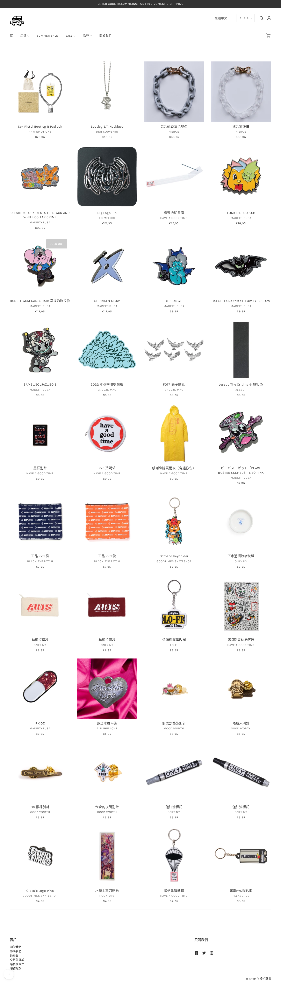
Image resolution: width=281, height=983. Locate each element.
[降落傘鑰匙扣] (174, 856)
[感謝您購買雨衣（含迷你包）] (174, 433)
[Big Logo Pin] (107, 176)
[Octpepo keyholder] (174, 521)
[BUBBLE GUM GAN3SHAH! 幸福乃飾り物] (40, 266)
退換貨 (14, 955)
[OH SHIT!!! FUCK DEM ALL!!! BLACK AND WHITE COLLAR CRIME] (40, 176)
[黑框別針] (40, 433)
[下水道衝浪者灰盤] (241, 521)
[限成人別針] (241, 688)
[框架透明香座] (174, 176)
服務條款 (15, 968)
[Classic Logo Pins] (40, 856)
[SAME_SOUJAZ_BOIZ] (40, 350)
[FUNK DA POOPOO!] (241, 176)
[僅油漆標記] (174, 772)
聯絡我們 (15, 951)
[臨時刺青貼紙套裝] (241, 605)
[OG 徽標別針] (40, 772)
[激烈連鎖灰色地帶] (174, 91)
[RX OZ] (40, 688)
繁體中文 (221, 18)
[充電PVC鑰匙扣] (241, 856)
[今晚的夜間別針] (107, 772)
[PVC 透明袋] (107, 433)
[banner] (17, 20)
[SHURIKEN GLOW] (107, 266)
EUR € (244, 18)
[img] (261, 18)
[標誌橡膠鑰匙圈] (174, 605)
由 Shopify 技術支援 (258, 978)
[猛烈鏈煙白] (241, 91)
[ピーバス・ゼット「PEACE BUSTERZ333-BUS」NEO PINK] (241, 433)
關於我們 (15, 947)
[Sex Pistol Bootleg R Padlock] (40, 91)
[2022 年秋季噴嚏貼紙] (107, 350)
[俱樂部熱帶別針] (174, 688)
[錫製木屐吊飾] (107, 688)
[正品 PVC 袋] (40, 521)
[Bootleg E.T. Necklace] (107, 91)
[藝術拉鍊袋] (40, 605)
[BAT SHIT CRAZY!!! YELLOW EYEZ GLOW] (241, 266)
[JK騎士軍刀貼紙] (107, 856)
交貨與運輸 (17, 960)
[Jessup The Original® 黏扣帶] (241, 350)
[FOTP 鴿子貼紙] (174, 350)
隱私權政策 (17, 964)
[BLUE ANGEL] (174, 266)
